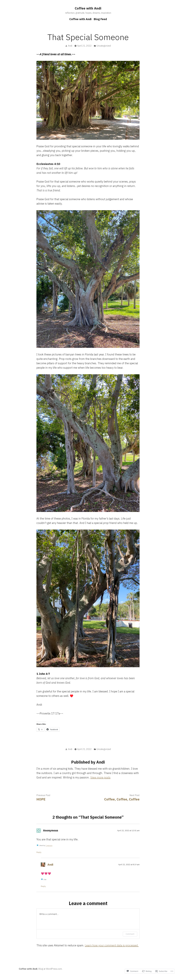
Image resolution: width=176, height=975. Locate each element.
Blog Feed (100, 19)
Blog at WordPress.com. (50, 968)
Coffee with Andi (88, 8)
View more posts (100, 777)
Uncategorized (104, 45)
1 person (49, 845)
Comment (130, 934)
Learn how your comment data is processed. (112, 945)
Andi (70, 45)
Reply (38, 852)
